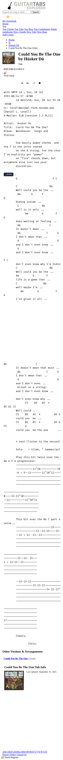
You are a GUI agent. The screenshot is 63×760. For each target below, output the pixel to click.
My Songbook (9, 21)
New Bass (42, 32)
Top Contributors (42, 29)
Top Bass (28, 29)
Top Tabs (19, 29)
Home (5, 23)
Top (4, 26)
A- (22, 83)
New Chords (19, 32)
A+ (27, 83)
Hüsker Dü (14, 45)
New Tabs (31, 32)
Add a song (8, 34)
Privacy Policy (9, 754)
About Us (21, 754)
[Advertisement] (31, 331)
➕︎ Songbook (11, 83)
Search (36, 12)
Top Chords (8, 29)
